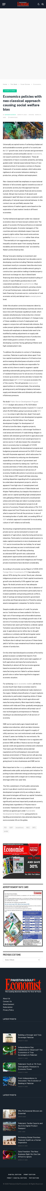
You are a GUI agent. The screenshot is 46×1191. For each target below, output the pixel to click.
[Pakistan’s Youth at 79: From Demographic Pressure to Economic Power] (9, 1067)
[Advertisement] (23, 51)
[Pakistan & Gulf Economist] (23, 4)
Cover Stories (9, 91)
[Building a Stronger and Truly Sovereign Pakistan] (9, 1037)
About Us (6, 999)
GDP (7, 151)
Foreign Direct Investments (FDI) (15, 572)
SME (4, 544)
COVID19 (20, 380)
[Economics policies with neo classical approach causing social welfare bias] (23, 130)
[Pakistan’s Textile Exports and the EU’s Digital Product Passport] (9, 1126)
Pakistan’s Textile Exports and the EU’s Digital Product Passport (30, 1125)
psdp (6, 831)
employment (33, 383)
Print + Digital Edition (17, 1178)
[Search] (42, 4)
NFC (34, 827)
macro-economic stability (23, 684)
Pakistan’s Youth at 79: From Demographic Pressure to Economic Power (29, 1066)
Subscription (8, 1007)
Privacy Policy (8, 1010)
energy (22, 767)
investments (37, 154)
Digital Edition (14, 1174)
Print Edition (29, 1174)
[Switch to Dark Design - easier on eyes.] (38, 4)
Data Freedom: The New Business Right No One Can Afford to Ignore (29, 1154)
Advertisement (8, 1004)
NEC (35, 408)
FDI (5, 827)
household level (28, 284)
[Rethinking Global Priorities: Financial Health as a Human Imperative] (9, 1140)
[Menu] (3, 4)
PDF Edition (34, 1178)
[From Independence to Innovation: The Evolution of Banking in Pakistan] (9, 1081)
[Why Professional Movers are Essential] (9, 1113)
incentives (19, 827)
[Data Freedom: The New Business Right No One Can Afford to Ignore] (9, 1154)
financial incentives (18, 237)
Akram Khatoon (10, 114)
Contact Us (7, 1001)
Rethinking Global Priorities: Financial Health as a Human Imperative (29, 1140)
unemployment (35, 296)
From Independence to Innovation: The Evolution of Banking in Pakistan (29, 1080)
